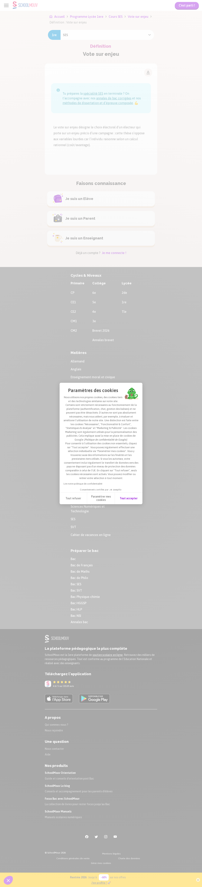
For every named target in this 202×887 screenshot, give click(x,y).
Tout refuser (73, 498)
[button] (8, 880)
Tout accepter (128, 498)
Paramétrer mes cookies (101, 498)
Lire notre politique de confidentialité (83, 483)
